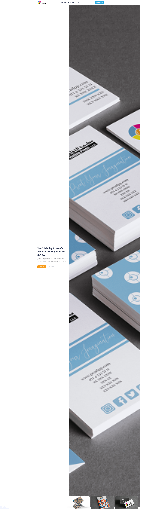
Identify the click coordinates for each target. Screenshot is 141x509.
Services (69, 2)
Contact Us (79, 2)
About (65, 2)
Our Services (51, 266)
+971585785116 (100, 2)
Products (73, 2)
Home (62, 2)
